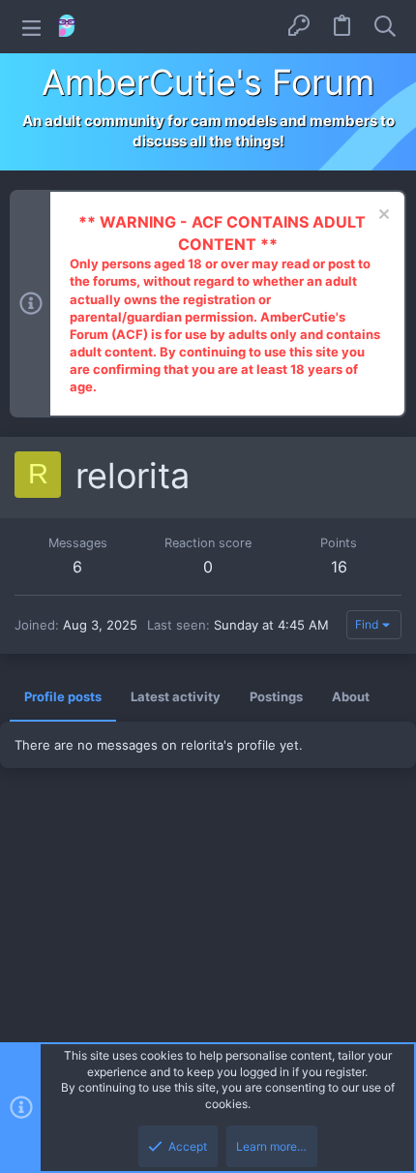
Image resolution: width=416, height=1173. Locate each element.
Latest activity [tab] (176, 696)
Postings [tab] (276, 696)
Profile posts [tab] (63, 696)
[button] (31, 27)
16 (339, 566)
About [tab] (351, 696)
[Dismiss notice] (381, 216)
